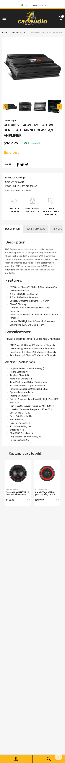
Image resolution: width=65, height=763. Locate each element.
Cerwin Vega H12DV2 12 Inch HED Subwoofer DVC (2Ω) (17, 494)
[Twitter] (22, 165)
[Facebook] (17, 165)
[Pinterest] (26, 165)
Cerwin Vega (10, 120)
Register (41, 5)
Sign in (34, 5)
